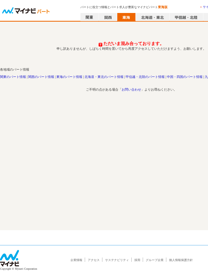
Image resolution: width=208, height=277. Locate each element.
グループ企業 (155, 260)
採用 (137, 260)
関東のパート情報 (13, 77)
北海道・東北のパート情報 (103, 77)
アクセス (94, 260)
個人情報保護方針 (181, 260)
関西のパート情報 (41, 77)
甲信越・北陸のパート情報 (145, 77)
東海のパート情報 (69, 77)
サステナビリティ (117, 260)
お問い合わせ (131, 89)
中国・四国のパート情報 (185, 77)
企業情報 (76, 260)
